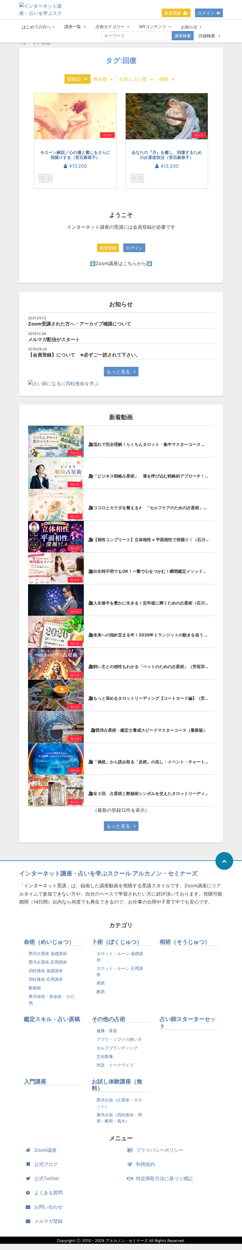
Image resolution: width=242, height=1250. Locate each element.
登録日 (74, 79)
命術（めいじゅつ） (49, 941)
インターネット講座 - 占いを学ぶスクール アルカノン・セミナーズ (108, 873)
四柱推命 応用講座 (46, 979)
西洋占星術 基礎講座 (48, 953)
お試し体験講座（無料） (117, 1085)
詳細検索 (207, 35)
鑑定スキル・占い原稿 (52, 1019)
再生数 (100, 79)
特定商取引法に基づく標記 (164, 1178)
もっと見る (119, 372)
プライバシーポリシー (159, 1150)
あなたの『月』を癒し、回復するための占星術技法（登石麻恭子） (167, 155)
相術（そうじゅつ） (185, 941)
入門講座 (35, 1081)
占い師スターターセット (188, 1022)
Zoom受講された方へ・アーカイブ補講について (79, 324)
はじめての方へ (36, 26)
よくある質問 (48, 1193)
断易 (101, 991)
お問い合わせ (48, 1207)
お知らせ (189, 26)
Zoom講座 (45, 1150)
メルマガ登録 (48, 1221)
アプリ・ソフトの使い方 (119, 1039)
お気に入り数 (133, 79)
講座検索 (182, 35)
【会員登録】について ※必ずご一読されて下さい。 (84, 355)
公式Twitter (46, 1178)
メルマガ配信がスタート (54, 339)
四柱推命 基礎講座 (46, 970)
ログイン (206, 12)
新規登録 (172, 12)
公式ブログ (46, 1164)
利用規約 (145, 1164)
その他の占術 (108, 1019)
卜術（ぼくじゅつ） (117, 941)
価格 (164, 79)
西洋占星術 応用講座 (48, 961)
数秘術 (35, 987)
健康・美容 (107, 1030)
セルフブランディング (117, 1047)
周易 (101, 983)
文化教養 (105, 1056)
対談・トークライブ (115, 1064)
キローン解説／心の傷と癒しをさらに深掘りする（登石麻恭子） (75, 155)
